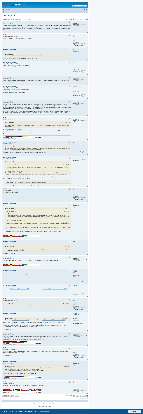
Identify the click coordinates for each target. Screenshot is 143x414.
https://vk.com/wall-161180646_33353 (9, 138)
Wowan (74, 148)
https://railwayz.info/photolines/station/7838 (19, 288)
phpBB (42, 403)
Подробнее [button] (46, 411)
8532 (78, 42)
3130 (78, 149)
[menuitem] (8, 10)
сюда (15, 65)
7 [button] (85, 19)
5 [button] (82, 19)
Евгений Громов (10, 16)
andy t (5, 78)
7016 (78, 119)
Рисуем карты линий (9, 15)
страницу (9, 274)
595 (78, 389)
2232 (78, 23)
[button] (74, 19)
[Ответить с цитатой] (70, 22)
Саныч (74, 21)
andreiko (5, 383)
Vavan (74, 117)
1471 (78, 292)
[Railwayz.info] (8, 4)
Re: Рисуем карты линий (10, 22)
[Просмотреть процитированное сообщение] (14, 122)
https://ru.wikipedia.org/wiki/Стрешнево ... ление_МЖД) (54, 288)
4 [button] (80, 19)
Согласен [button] (134, 411)
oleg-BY (74, 291)
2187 (78, 78)
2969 (78, 320)
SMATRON (74, 318)
